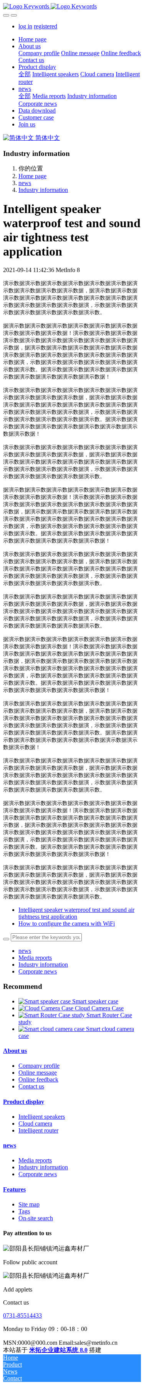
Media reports (35, 957)
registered (45, 26)
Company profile (39, 1065)
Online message (37, 1072)
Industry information (43, 190)
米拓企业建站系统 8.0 (58, 1350)
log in (25, 26)
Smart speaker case (95, 1001)
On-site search (35, 1218)
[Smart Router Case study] (52, 1015)
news (24, 183)
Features (14, 1189)
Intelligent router (38, 1130)
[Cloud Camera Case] (46, 1008)
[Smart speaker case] (45, 1001)
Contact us (31, 1086)
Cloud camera (35, 1123)
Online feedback (38, 1079)
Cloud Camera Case (99, 1008)
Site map (29, 1204)
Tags (24, 1211)
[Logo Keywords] (72, 6)
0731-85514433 (22, 1315)
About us (15, 1050)
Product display (23, 1101)
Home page (32, 39)
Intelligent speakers (41, 1116)
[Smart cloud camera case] (52, 1029)
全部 (24, 74)
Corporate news (37, 971)
